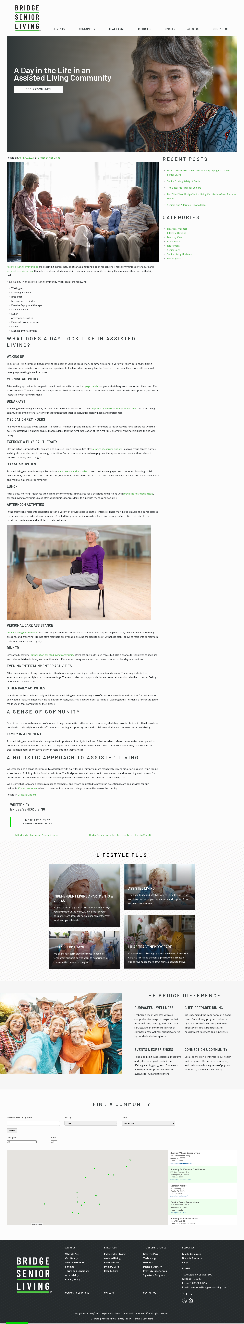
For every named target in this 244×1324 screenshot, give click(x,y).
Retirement (173, 245)
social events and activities (72, 471)
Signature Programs (154, 1275)
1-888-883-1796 (198, 1283)
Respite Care (111, 1271)
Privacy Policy (72, 1279)
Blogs (185, 1262)
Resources (144, 29)
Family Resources (191, 1254)
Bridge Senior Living (49, 157)
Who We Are (72, 1254)
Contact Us (220, 29)
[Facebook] (183, 1293)
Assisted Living (112, 1258)
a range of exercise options (107, 449)
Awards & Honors (74, 1262)
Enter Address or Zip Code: (20, 1117)
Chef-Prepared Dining (204, 1008)
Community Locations (77, 1292)
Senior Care (173, 250)
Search (12, 1131)
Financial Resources (192, 1258)
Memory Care (174, 237)
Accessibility (72, 1275)
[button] (81, 1205)
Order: (125, 1117)
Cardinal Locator (37, 1224)
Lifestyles (59, 29)
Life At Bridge (115, 29)
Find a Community (39, 89)
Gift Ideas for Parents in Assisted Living (36, 835)
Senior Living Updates (179, 254)
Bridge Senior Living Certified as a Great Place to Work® (120, 835)
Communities (87, 29)
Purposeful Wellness (154, 1008)
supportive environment (20, 271)
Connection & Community (206, 1049)
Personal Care (111, 1262)
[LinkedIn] (187, 1293)
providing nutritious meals (138, 493)
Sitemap (69, 1266)
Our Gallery (71, 1258)
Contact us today (27, 788)
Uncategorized (175, 258)
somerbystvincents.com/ (180, 1180)
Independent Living (115, 1254)
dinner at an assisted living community (52, 654)
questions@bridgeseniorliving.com (208, 1287)
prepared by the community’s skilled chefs (114, 408)
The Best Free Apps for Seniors (184, 187)
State (53, 1137)
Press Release (174, 241)
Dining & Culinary (152, 1266)
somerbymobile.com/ (179, 1196)
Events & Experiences (153, 1049)
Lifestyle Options (27, 794)
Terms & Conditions (143, 1318)
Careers (170, 29)
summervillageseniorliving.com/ (183, 1163)
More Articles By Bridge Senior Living (38, 822)
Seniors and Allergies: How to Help (186, 205)
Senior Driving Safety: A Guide (183, 181)
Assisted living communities (22, 266)
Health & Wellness (177, 228)
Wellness (148, 1262)
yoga (88, 386)
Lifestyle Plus (150, 1254)
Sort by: (68, 1117)
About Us (193, 29)
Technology (149, 1258)
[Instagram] (191, 1293)
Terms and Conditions (77, 1271)
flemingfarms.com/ (178, 1212)
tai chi (95, 386)
